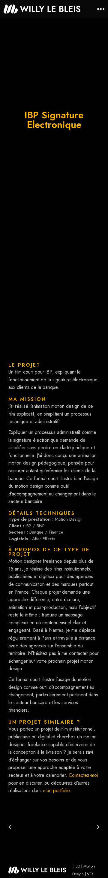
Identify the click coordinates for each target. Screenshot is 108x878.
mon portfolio (56, 790)
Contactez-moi (83, 775)
